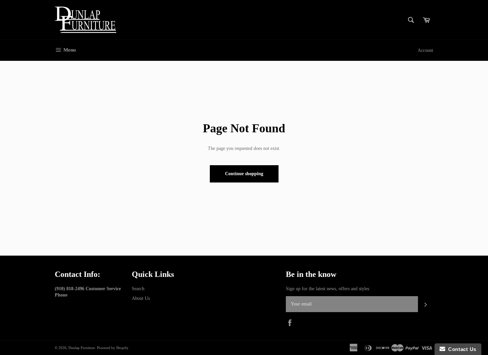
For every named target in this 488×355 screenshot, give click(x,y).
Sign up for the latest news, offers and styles (327, 288)
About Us (141, 298)
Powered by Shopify (112, 348)
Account (425, 50)
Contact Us (460, 349)
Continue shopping (244, 173)
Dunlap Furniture (81, 348)
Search (138, 288)
